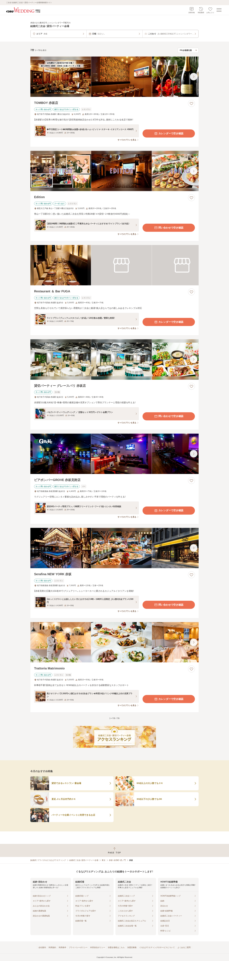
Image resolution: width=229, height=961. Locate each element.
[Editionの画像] (114, 171)
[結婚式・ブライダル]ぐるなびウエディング (48, 860)
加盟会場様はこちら (116, 947)
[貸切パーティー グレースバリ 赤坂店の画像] (114, 359)
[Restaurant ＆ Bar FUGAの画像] (114, 265)
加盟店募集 (132, 947)
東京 (103, 860)
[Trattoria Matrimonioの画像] (114, 642)
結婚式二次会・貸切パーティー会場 (83, 860)
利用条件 (62, 947)
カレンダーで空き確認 (170, 133)
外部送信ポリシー (97, 947)
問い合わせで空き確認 (170, 227)
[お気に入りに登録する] (191, 103)
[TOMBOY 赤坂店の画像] (114, 77)
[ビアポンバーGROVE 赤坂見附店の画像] (114, 454)
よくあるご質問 (184, 947)
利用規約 (52, 947)
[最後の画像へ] (193, 76)
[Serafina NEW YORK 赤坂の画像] (114, 548)
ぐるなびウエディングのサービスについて (157, 947)
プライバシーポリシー (78, 947)
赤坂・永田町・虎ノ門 (117, 860)
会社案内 (42, 947)
